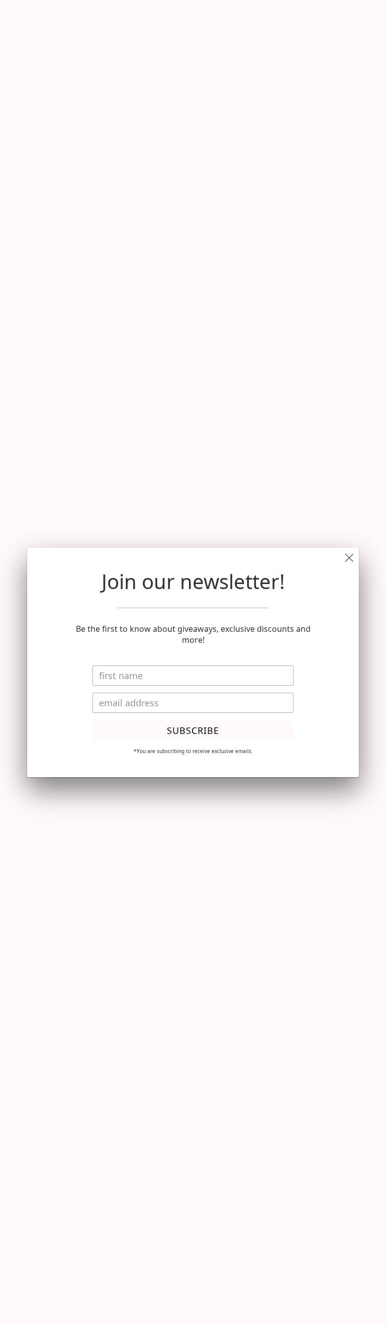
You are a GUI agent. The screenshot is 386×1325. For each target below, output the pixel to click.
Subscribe (193, 730)
